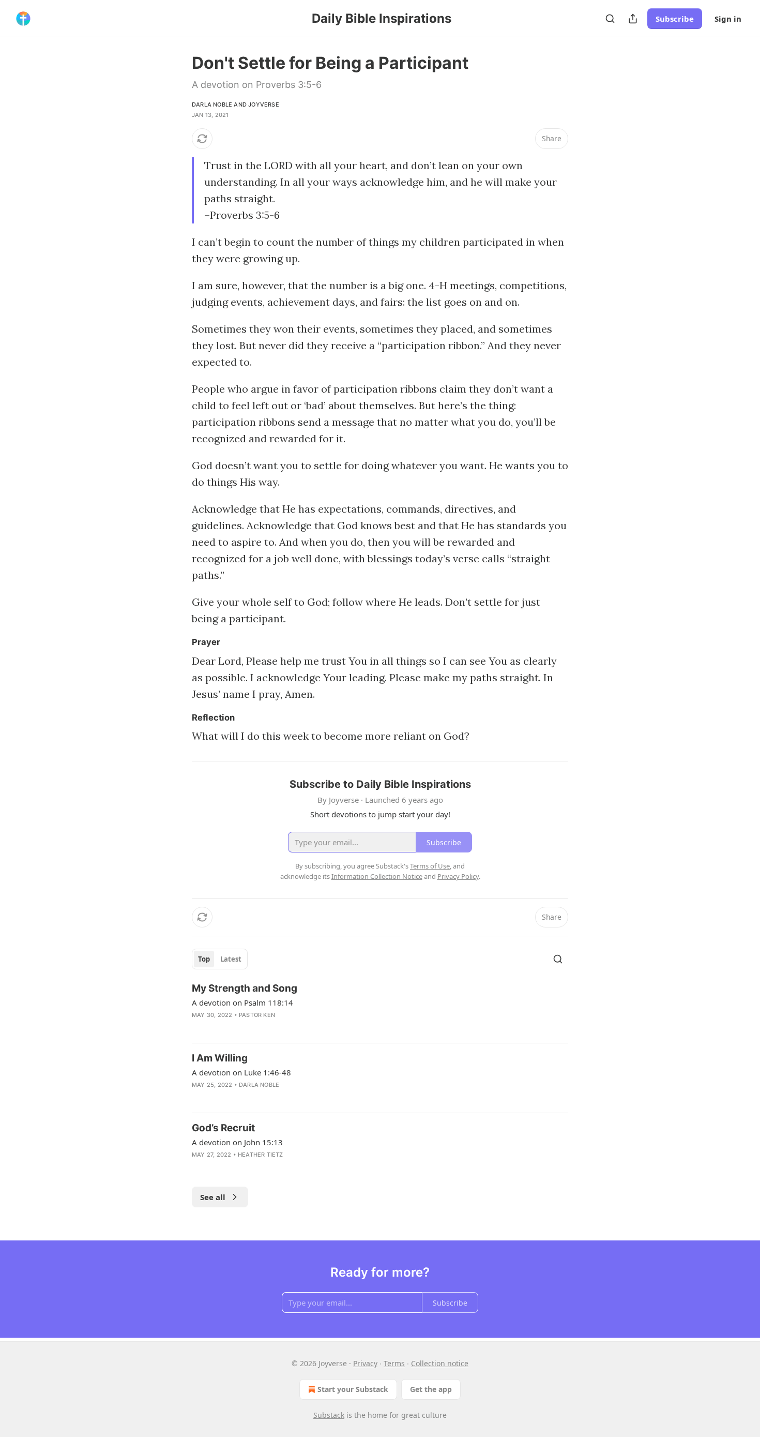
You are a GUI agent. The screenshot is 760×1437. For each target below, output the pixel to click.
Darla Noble (212, 104)
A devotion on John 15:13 (237, 1142)
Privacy (365, 1363)
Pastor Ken (257, 1015)
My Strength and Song (244, 988)
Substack (328, 1415)
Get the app (431, 1389)
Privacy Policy (458, 876)
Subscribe (675, 18)
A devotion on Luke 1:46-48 (241, 1072)
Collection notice (439, 1363)
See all (212, 1197)
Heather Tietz (260, 1154)
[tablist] (220, 959)
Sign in (728, 18)
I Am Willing (220, 1058)
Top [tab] (204, 959)
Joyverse (263, 104)
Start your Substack (352, 1389)
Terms (394, 1363)
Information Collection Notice (376, 876)
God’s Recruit (223, 1128)
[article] (380, 1008)
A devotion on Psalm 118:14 (242, 1002)
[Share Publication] (632, 18)
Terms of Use (430, 866)
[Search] (610, 18)
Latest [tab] (230, 959)
